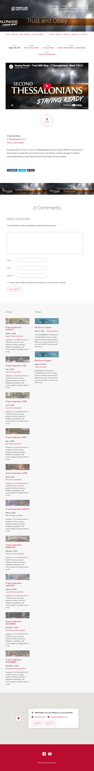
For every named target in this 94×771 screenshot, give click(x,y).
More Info (37, 723)
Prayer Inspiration (17, 336)
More (83, 11)
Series (58, 34)
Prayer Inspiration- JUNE (16, 401)
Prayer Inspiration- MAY (16, 437)
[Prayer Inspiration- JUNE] (18, 397)
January (8, 592)
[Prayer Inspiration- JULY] (18, 361)
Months (84, 34)
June (7, 408)
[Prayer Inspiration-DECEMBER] (18, 617)
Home (8, 34)
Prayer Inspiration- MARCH (18, 509)
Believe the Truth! (24, 189)
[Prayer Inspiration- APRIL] (18, 468)
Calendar (74, 9)
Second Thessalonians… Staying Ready (71, 48)
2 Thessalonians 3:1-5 (16, 139)
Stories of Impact (52, 331)
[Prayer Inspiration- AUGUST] (18, 322)
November (9, 668)
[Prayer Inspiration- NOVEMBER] (18, 655)
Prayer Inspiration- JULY (16, 365)
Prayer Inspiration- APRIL (17, 473)
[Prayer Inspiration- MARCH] (18, 504)
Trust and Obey (25, 34)
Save (47, 122)
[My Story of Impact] (47, 322)
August (8, 336)
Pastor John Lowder (31, 48)
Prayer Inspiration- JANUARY (14, 584)
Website (10, 275)
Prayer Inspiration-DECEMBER (14, 622)
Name (9, 260)
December (9, 630)
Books (66, 34)
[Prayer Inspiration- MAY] (18, 433)
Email (9, 268)
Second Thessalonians (47, 54)
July (7, 372)
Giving (82, 9)
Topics (51, 34)
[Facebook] (44, 754)
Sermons (14, 34)
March (8, 515)
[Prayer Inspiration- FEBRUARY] (18, 540)
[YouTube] (49, 754)
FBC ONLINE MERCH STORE (69, 11)
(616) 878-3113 (40, 717)
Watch (72, 6)
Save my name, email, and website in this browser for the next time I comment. (38, 283)
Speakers (74, 34)
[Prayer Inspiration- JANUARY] (18, 578)
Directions (50, 723)
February (9, 554)
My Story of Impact (43, 327)
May (7, 444)
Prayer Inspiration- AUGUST (14, 328)
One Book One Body (60, 9)
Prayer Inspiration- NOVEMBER (14, 660)
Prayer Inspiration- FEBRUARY (14, 546)
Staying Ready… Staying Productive (69, 190)
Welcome (54, 6)
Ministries (81, 6)
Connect (63, 6)
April (7, 479)
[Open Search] (87, 9)
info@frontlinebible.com (59, 717)
